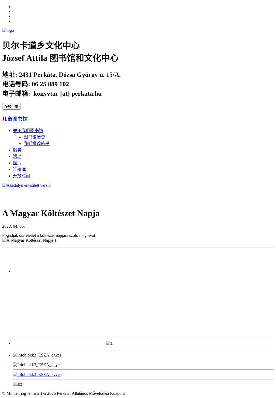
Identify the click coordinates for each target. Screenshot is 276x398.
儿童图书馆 (15, 119)
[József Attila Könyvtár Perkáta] (8, 30)
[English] (15, 6)
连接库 (19, 169)
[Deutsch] (15, 20)
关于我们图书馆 (28, 130)
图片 (17, 163)
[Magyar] (15, 15)
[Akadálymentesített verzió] (26, 185)
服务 (17, 150)
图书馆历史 (34, 137)
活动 (17, 156)
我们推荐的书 (37, 143)
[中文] (15, 10)
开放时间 (21, 176)
